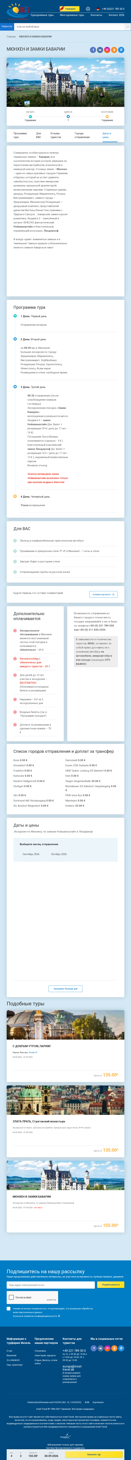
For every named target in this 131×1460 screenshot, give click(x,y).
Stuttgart (22, 786)
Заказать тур (94, 1454)
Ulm (19, 795)
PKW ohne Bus (78, 795)
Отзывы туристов (55, 135)
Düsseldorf (23, 765)
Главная (11, 36)
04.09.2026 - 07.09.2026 (23, 1057)
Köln (72, 775)
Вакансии (11, 1355)
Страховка (40, 1351)
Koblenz (75, 805)
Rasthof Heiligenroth (29, 781)
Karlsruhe (22, 775)
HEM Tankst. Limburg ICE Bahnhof (89, 770)
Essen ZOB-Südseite (81, 765)
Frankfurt (22, 770)
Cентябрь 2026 (31, 854)
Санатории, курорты (45, 1355)
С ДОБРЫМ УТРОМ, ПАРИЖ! (32, 1046)
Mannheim (75, 800)
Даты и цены (107, 135)
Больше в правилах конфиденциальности (35, 1316)
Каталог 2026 (116, 15)
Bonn (20, 760)
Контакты (96, 15)
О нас (9, 1351)
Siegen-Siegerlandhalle (83, 781)
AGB (87, 1402)
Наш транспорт (15, 1365)
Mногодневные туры (72, 15)
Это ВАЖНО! (13, 1360)
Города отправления (82, 135)
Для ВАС (38, 135)
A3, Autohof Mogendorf (30, 805)
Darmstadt (75, 760)
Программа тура (20, 135)
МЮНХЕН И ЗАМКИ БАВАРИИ (32, 1196)
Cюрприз (70, 9)
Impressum (98, 1402)
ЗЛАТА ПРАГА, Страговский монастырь (39, 1121)
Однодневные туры (42, 15)
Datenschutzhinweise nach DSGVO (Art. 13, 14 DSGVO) (54, 1402)
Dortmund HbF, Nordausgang (33, 800)
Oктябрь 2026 (59, 854)
